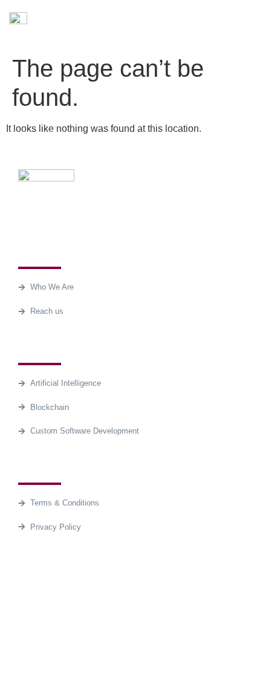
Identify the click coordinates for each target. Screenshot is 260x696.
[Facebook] (33, 603)
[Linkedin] (66, 603)
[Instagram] (100, 603)
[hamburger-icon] (237, 24)
